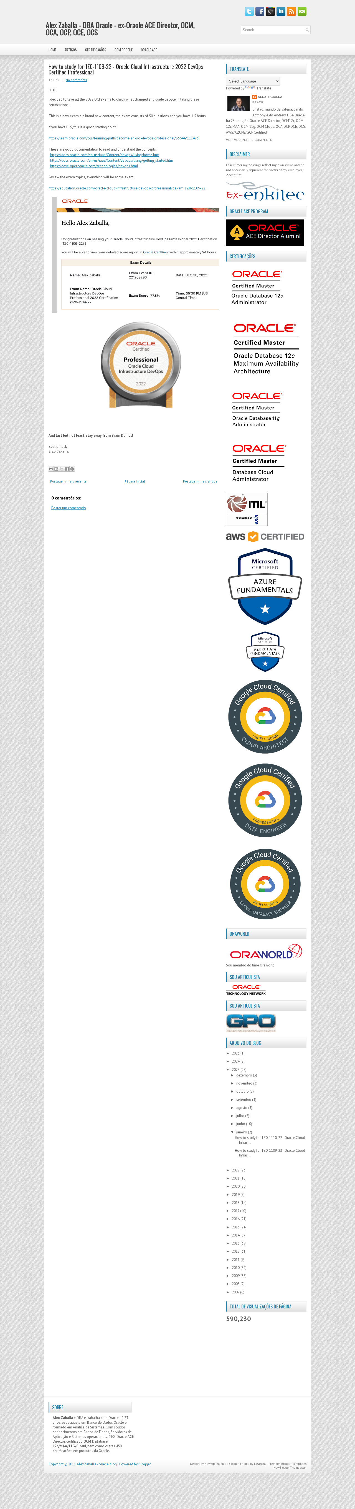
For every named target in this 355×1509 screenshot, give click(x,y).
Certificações (95, 50)
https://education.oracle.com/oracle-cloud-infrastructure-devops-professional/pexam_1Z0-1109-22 (127, 188)
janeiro (242, 1132)
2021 (236, 1178)
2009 (236, 1275)
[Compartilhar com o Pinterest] (72, 469)
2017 (236, 1210)
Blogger (144, 1464)
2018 (236, 1202)
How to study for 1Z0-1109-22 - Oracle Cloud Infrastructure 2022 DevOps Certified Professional (126, 69)
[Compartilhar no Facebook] (67, 469)
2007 (236, 1292)
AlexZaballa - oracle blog (97, 1464)
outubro (243, 1091)
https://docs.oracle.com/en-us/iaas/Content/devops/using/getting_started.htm (111, 160)
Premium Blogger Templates (287, 1464)
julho (240, 1115)
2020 (236, 1186)
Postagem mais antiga (200, 481)
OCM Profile (124, 50)
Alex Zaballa (270, 96)
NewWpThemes (215, 1464)
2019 (236, 1194)
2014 (236, 1235)
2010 (236, 1267)
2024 (236, 1061)
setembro (244, 1099)
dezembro (244, 1075)
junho (241, 1123)
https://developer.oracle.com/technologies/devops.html (94, 166)
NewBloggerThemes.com (289, 1468)
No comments (76, 80)
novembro (244, 1083)
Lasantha (260, 1464)
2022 (236, 1170)
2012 (236, 1251)
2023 (236, 1069)
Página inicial (135, 481)
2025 (236, 1053)
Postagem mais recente (68, 481)
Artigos (71, 50)
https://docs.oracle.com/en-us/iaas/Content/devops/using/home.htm (104, 155)
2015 (236, 1227)
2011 (236, 1259)
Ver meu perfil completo (249, 139)
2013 (236, 1243)
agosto (242, 1107)
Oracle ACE (149, 50)
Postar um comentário (68, 508)
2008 (236, 1283)
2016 (236, 1218)
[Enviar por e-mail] (51, 469)
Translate (263, 88)
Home (52, 50)
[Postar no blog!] (56, 469)
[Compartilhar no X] (61, 469)
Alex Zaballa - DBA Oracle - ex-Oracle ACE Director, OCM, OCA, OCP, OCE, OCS (120, 28)
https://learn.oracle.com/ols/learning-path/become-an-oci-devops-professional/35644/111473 (124, 138)
